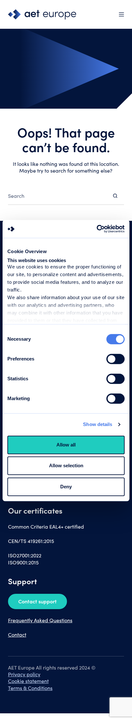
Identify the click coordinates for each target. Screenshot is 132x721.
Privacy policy (24, 674)
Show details (97, 424)
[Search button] (115, 196)
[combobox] (57, 196)
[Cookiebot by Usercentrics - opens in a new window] (97, 229)
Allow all (66, 444)
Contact (17, 634)
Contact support (37, 601)
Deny (66, 486)
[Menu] (121, 14)
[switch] (115, 359)
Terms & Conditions (30, 688)
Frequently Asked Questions (40, 620)
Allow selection (66, 465)
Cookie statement (28, 681)
